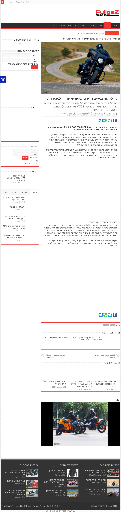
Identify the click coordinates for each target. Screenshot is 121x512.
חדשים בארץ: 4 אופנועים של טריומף (90, 33)
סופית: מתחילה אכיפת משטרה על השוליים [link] (95, 490)
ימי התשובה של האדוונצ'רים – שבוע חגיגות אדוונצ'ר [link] (14, 237)
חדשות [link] (108, 39)
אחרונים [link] (34, 193)
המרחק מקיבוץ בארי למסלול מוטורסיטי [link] (105, 356)
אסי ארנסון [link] (111, 113)
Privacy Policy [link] (39, 506)
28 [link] (92, 482)
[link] (3, 79)
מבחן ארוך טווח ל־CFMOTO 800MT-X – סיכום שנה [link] (15, 178)
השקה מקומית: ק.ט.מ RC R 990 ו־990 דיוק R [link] (14, 198)
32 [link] (90, 475)
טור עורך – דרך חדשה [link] (96, 480)
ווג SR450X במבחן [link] (17, 207)
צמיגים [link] (106, 325)
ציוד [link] (76, 25)
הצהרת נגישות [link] (7, 506)
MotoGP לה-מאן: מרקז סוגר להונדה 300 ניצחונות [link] (54, 482)
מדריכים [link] (91, 25)
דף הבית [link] (115, 25)
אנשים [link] (100, 25)
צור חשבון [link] (33, 161)
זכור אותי (32, 158)
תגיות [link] (6, 193)
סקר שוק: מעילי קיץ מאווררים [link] (56, 471)
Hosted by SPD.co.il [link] (23, 506)
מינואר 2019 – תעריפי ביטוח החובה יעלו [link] (95, 471)
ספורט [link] (83, 25)
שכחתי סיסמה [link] (31, 163)
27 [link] (90, 494)
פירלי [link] (113, 325)
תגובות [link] (14, 193)
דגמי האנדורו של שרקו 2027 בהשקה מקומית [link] (14, 227)
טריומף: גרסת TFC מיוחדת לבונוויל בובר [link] (55, 356)
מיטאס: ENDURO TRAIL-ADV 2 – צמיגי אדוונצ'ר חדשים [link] (81, 384)
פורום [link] (69, 25)
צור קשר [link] (62, 25)
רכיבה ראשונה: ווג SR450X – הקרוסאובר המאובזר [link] (14, 217)
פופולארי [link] (23, 193)
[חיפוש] (2, 2)
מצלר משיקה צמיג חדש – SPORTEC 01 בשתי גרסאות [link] (106, 384)
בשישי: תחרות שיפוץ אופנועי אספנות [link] (55, 491)
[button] (118, 400)
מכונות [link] (108, 25)
